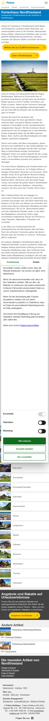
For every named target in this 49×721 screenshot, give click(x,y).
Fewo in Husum (8, 673)
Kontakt (6, 695)
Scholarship (8, 701)
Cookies (18, 688)
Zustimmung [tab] (13, 262)
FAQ (25, 688)
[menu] (46, 2)
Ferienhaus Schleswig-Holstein (26, 630)
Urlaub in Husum (8, 668)
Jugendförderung (21, 701)
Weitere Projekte (37, 701)
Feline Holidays (24, 2)
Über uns (15, 695)
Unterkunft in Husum (10, 670)
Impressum (25, 695)
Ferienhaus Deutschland (23, 644)
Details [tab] (36, 262)
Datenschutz (8, 688)
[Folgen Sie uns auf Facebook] (32, 718)
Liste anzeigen (7, 675)
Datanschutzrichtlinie (29, 325)
